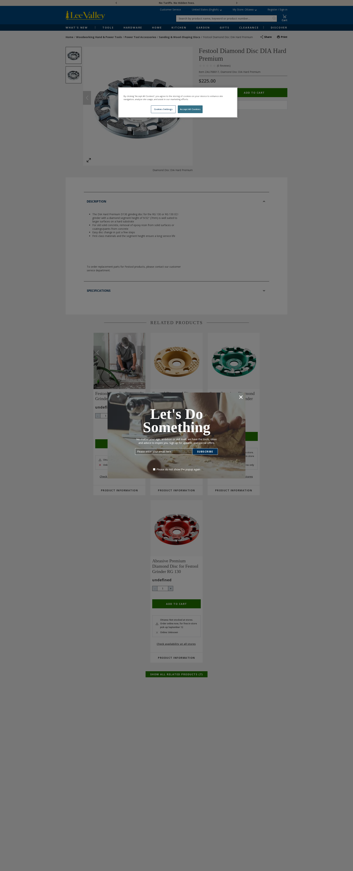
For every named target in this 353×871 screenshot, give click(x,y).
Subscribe (205, 451)
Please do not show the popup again (178, 469)
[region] (178, 102)
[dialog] (176, 435)
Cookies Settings (163, 109)
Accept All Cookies (190, 109)
